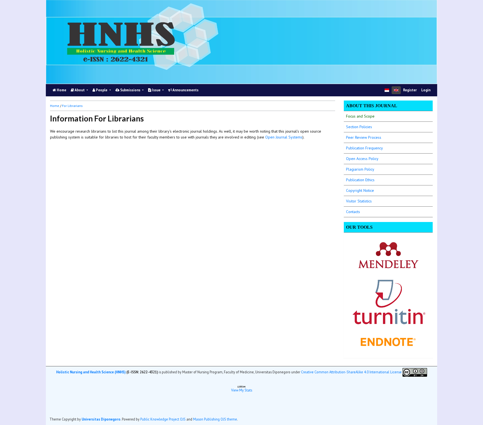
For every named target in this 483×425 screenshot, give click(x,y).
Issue (156, 90)
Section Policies (359, 126)
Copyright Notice (360, 190)
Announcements (185, 90)
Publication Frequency (364, 148)
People (101, 90)
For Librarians (72, 106)
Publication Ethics (360, 179)
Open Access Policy (362, 158)
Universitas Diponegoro (101, 419)
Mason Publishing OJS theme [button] (215, 419)
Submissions (130, 90)
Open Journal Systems (283, 137)
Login (425, 90)
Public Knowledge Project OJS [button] (163, 419)
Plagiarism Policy (360, 169)
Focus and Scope (360, 116)
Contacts (353, 211)
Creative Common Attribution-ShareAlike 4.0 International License (351, 372)
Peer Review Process (363, 137)
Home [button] (54, 106)
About (80, 90)
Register (410, 90)
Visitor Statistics (359, 201)
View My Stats (241, 390)
